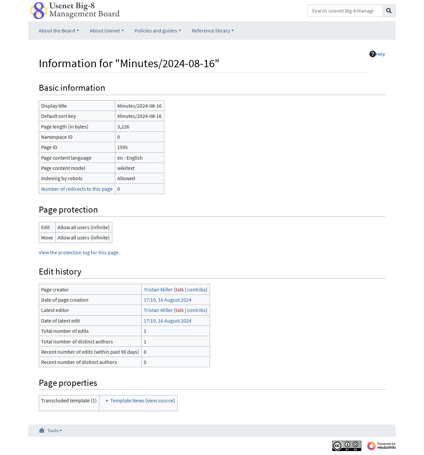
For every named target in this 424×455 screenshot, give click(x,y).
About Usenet (105, 30)
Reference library (211, 30)
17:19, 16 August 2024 (167, 299)
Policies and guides (155, 30)
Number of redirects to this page (77, 188)
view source (160, 400)
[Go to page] (389, 10)
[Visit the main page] (75, 10)
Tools (52, 430)
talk (180, 289)
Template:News (127, 400)
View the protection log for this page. (79, 252)
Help (380, 54)
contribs (196, 289)
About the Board (57, 30)
